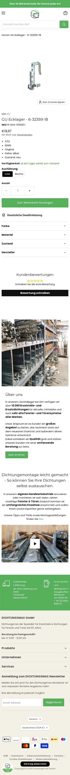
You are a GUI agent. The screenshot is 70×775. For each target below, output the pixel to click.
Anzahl (6, 183)
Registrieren (54, 702)
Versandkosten (24, 134)
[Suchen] (64, 24)
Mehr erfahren (16, 454)
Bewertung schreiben (35, 293)
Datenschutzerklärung (38, 755)
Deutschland (33, 727)
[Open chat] (7, 767)
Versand (58, 755)
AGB (5, 755)
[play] (35, 544)
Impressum (17, 755)
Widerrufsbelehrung (46, 759)
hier (41, 519)
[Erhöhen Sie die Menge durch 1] (29, 190)
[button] (7, 174)
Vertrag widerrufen (35, 763)
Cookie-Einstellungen (20, 759)
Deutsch (33, 719)
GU (8, 113)
